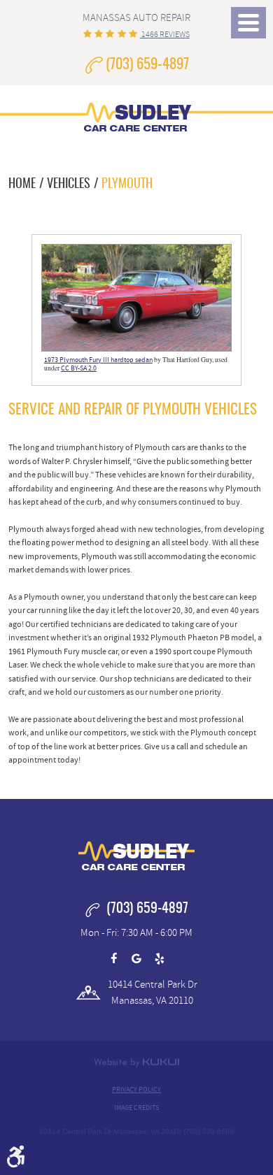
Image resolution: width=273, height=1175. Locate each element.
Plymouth (127, 184)
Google (136, 958)
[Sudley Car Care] (136, 114)
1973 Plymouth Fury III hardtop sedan (98, 360)
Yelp (159, 958)
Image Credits (136, 1107)
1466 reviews (165, 34)
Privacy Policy (136, 1089)
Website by (136, 1062)
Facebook (113, 958)
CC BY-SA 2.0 (79, 368)
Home (22, 184)
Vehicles (68, 184)
